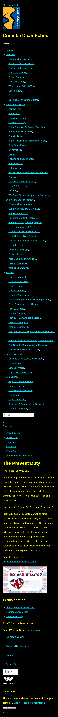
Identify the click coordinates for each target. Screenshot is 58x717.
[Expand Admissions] (20, 109)
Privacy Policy (13, 664)
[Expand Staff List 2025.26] (26, 73)
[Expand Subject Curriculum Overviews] (39, 209)
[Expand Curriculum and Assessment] (34, 200)
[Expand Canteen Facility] (25, 123)
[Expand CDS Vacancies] (24, 368)
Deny (10, 707)
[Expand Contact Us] (17, 377)
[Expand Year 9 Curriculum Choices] (36, 259)
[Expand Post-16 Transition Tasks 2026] (39, 350)
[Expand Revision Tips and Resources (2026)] (45, 241)
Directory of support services (20, 607)
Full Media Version (15, 637)
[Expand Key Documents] (25, 291)
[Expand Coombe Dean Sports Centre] (38, 100)
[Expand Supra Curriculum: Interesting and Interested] (54, 341)
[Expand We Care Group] (25, 82)
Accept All (5, 707)
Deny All (13, 707)
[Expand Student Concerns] (27, 409)
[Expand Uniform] (17, 191)
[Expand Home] (12, 50)
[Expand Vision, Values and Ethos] (34, 64)
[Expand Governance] (21, 150)
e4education (36, 630)
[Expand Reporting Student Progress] (37, 218)
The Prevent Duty (14, 616)
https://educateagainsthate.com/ (19, 561)
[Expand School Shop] (21, 91)
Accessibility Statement (17, 646)
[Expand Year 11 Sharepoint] (28, 268)
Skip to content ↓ (11, 5)
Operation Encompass (17, 612)
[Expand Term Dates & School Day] (35, 182)
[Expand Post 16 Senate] (24, 309)
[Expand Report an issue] (25, 400)
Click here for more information (29, 703)
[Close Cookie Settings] (3, 712)
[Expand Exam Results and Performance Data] (46, 141)
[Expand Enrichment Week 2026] (32, 132)
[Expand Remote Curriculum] (28, 250)
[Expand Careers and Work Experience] (39, 232)
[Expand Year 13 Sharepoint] (28, 327)
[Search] (3, 422)
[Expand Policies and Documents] (33, 159)
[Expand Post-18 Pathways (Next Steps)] (40, 318)
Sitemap (10, 655)
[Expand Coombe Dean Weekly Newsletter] (43, 359)
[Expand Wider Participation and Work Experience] (50, 300)
